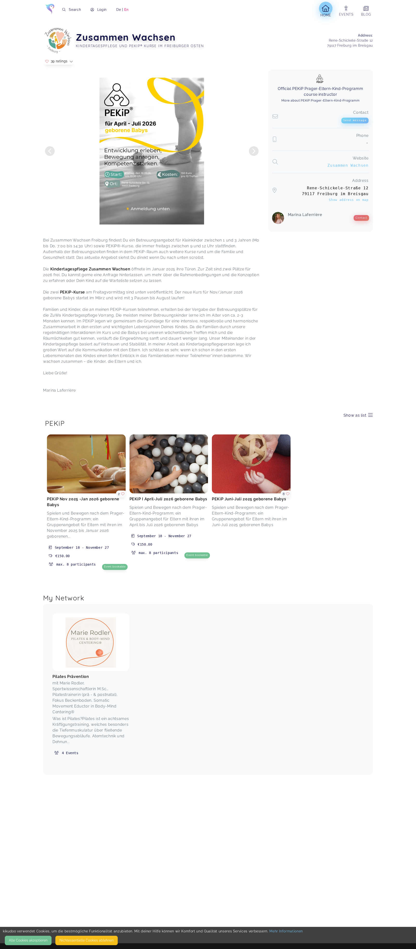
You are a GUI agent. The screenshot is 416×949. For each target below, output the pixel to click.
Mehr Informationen (286, 931)
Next (254, 151)
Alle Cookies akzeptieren (28, 940)
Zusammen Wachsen (347, 165)
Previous (50, 151)
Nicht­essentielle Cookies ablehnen (86, 940)
